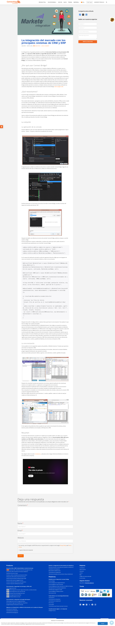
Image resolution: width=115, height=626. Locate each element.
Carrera (81, 573)
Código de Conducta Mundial (85, 576)
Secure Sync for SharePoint (11, 609)
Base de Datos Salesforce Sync (54, 570)
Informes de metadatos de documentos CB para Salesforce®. (61, 574)
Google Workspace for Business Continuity (14, 604)
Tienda (82, 586)
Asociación (82, 571)
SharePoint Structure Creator (12, 573)
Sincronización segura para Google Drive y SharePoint (16, 602)
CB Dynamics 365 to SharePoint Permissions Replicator (17, 571)
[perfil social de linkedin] (86, 14)
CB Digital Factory (52, 610)
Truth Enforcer (51, 597)
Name (20, 523)
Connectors (37, 45)
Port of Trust (51, 602)
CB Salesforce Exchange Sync (54, 569)
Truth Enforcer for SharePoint (12, 610)
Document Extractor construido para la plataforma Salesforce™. (61, 567)
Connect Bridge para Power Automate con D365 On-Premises (61, 586)
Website (21, 538)
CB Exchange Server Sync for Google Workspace (15, 601)
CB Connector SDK (52, 593)
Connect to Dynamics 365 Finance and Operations (16, 582)
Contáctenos (82, 567)
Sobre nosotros (83, 569)
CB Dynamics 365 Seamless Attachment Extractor (16, 576)
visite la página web (58, 86)
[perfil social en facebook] (79, 14)
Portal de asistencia (89, 583)
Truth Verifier (51, 604)
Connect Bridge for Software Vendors (56, 591)
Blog (80, 574)
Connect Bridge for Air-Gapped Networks (57, 582)
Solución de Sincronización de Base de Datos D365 (16, 578)
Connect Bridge (52, 581)
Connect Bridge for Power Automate (56, 584)
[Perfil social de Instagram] (96, 603)
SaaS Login (89, 2)
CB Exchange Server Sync (11, 588)
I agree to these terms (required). (26, 550)
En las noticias (82, 578)
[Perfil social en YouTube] (84, 603)
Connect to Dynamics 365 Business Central (14, 583)
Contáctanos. (38, 454)
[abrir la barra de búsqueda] (106, 2)
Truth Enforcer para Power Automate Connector (58, 606)
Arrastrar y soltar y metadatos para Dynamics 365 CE (16, 575)
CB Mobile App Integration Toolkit (55, 589)
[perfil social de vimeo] (87, 603)
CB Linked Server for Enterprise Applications (57, 587)
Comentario (23, 505)
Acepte (102, 623)
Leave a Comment (45, 45)
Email (20, 530)
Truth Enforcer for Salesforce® (55, 572)
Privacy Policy (63, 545)
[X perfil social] (90, 603)
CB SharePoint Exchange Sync (12, 612)
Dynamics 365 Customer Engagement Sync (14, 580)
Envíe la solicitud (88, 41)
